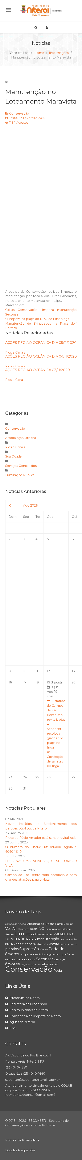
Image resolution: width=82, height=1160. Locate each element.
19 (56, 724)
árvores (12, 964)
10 (24, 671)
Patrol (59, 923)
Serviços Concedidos (21, 466)
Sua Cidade (13, 456)
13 (73, 671)
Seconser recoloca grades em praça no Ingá (55, 738)
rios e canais (25, 944)
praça (19, 959)
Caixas (10, 310)
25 (37, 777)
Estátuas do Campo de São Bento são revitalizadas (56, 710)
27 (73, 777)
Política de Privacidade (22, 1140)
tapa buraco (68, 944)
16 (10, 682)
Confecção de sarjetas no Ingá (55, 761)
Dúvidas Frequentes (20, 1150)
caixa (39, 944)
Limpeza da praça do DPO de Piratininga (38, 319)
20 (73, 682)
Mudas (44, 949)
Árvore (9, 934)
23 (10, 777)
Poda (57, 971)
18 (37, 682)
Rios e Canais (15, 352)
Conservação (19, 113)
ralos (45, 944)
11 (37, 671)
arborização (49, 964)
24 (25, 777)
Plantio (10, 944)
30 (11, 788)
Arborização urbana (40, 923)
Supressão (29, 949)
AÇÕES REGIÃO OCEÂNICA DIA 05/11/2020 (41, 343)
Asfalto (54, 944)
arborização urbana (58, 928)
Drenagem (60, 959)
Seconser (12, 314)
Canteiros (23, 928)
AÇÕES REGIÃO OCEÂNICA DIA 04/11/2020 (41, 356)
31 (24, 788)
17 (24, 682)
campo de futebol (15, 923)
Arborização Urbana (20, 438)
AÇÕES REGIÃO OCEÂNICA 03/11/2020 (37, 370)
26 (48, 777)
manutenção (67, 310)
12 (48, 671)
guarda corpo (57, 954)
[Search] (35, 27)
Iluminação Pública (19, 475)
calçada (29, 959)
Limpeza (47, 310)
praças (36, 964)
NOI (42, 928)
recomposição (68, 939)
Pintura (10, 959)
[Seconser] (41, 10)
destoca (30, 939)
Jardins (68, 923)
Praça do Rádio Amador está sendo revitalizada (40, 838)
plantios (12, 949)
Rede (34, 928)
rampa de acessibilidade (34, 954)
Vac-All (11, 929)
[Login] (46, 27)
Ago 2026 (30, 505)
